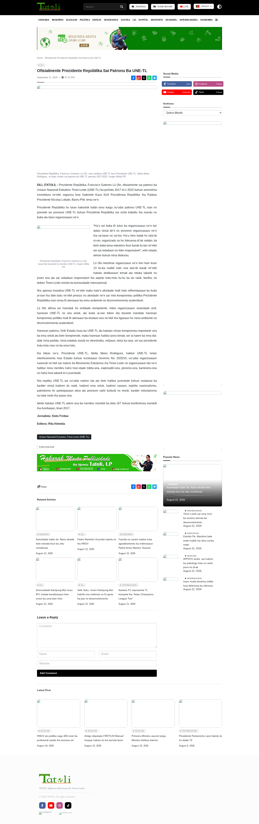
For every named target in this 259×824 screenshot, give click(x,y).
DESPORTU (157, 20)
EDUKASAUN (193, 533)
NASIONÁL (171, 20)
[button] (49, 6)
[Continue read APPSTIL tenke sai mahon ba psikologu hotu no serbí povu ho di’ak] (170, 562)
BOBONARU (127, 534)
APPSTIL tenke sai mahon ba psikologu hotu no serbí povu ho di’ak (198, 563)
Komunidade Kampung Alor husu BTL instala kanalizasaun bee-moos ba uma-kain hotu (54, 594)
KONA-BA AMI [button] (164, 6)
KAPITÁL (143, 20)
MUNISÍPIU (57, 20)
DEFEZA (96, 20)
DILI (42, 65)
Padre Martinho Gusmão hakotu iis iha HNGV (96, 541)
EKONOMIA (207, 20)
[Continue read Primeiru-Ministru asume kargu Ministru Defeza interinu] (153, 713)
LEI (134, 20)
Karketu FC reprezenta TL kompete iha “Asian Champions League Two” (136, 594)
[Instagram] (138, 78)
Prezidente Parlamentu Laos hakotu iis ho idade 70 (200, 738)
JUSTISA (125, 20)
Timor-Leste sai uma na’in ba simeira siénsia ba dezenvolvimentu (197, 518)
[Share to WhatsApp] (149, 78)
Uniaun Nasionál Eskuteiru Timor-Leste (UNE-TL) (64, 437)
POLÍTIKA (85, 20)
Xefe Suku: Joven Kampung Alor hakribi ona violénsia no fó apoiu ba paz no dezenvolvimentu (95, 594)
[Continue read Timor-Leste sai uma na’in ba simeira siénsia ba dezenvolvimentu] (170, 517)
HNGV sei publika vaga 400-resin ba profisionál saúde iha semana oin (57, 738)
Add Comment (48, 673)
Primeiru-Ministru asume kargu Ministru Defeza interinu (149, 738)
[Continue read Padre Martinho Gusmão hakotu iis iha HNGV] (97, 519)
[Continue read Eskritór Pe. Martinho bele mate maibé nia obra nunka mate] (170, 539)
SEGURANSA (111, 20)
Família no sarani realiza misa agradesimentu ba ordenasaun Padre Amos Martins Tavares (136, 543)
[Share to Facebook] (133, 78)
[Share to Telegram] (154, 78)
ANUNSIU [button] (140, 6)
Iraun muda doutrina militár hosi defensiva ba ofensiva (198, 583)
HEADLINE (191, 556)
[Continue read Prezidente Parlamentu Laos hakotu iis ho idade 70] (200, 713)
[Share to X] (144, 78)
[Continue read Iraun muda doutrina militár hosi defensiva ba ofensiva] (170, 584)
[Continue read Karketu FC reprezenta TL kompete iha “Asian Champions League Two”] (138, 569)
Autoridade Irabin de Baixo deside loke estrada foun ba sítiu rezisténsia (55, 543)
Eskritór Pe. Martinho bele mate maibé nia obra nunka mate (198, 540)
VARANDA (44, 20)
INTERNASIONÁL (189, 20)
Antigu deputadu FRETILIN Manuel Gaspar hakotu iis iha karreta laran (104, 738)
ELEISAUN (71, 20)
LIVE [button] (186, 6)
